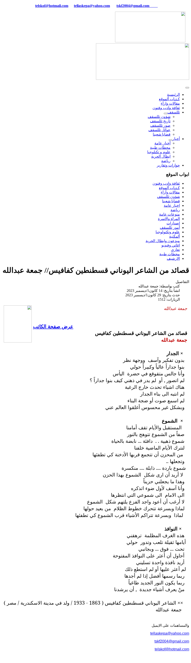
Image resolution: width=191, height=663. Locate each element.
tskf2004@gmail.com (132, 6)
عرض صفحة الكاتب (53, 326)
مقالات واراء (170, 103)
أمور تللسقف (170, 228)
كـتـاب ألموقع (169, 99)
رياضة (166, 161)
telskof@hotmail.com (172, 649)
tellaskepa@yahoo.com (92, 6)
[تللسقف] (165, 113)
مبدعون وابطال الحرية (163, 241)
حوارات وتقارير (168, 165)
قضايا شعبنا (162, 134)
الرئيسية (173, 95)
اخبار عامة (172, 205)
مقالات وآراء (170, 192)
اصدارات (173, 223)
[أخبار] (170, 140)
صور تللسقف (160, 125)
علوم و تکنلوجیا (159, 152)
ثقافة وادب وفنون (166, 108)
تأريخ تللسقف (160, 121)
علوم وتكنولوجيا (168, 232)
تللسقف (173, 112)
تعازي (175, 250)
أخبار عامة (162, 143)
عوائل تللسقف (159, 130)
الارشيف (173, 258)
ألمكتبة (174, 236)
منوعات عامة (169, 214)
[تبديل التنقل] (187, 87)
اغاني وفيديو (170, 245)
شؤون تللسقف (159, 117)
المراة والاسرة (169, 219)
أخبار (176, 139)
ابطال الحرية (161, 156)
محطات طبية (160, 148)
